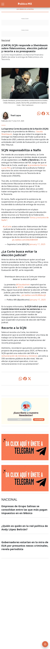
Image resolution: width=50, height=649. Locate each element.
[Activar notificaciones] (45, 644)
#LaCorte (7, 226)
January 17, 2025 (37, 244)
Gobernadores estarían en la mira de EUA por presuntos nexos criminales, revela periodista (24, 545)
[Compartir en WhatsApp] (39, 113)
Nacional (5, 40)
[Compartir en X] (48, 113)
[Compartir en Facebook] (43, 113)
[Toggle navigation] (2, 3)
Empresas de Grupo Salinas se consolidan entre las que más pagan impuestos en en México (24, 509)
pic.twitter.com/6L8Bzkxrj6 (34, 295)
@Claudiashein (23, 284)
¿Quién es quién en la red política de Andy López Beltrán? (24, 527)
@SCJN (20, 287)
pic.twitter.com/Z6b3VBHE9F (25, 239)
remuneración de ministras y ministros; (19, 356)
